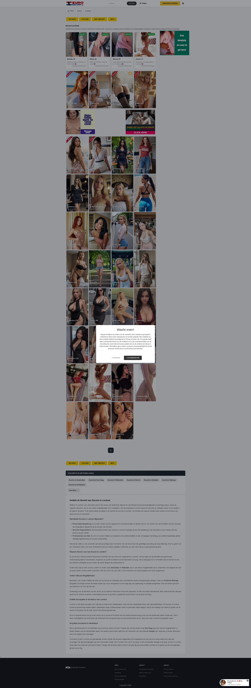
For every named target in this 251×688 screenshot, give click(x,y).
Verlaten (116, 358)
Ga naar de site (133, 358)
